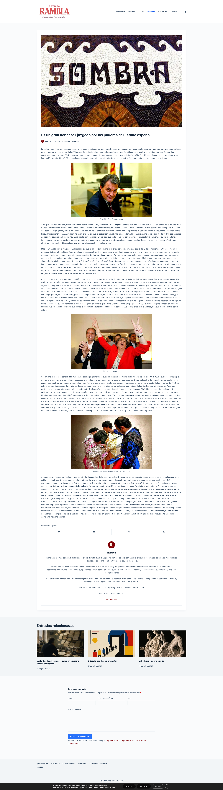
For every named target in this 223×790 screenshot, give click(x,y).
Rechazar (143, 786)
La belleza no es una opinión (151, 661)
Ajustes (158, 786)
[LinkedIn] (164, 532)
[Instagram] (185, 12)
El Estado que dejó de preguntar (102, 661)
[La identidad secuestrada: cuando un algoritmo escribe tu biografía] (60, 643)
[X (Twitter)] (94, 532)
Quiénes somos (120, 11)
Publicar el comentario (79, 736)
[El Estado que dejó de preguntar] (111, 643)
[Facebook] (58, 532)
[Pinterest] (129, 532)
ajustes (112, 787)
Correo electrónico (105, 698)
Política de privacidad (98, 764)
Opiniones (151, 11)
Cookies (40, 767)
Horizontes (162, 11)
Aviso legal (82, 764)
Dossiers (173, 11)
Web (129, 698)
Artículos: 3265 (111, 599)
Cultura (141, 11)
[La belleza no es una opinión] (162, 643)
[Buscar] (181, 12)
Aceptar (129, 786)
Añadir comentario (76, 709)
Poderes (131, 11)
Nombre (71, 698)
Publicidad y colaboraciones (63, 764)
